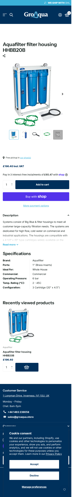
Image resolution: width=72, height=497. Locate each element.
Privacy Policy (54, 453)
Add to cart (42, 184)
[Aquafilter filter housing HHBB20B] (20, 325)
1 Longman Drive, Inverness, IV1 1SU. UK (26, 395)
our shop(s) (25, 157)
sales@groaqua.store (21, 416)
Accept (34, 464)
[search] (11, 15)
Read (9, 244)
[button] (13, 181)
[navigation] (14, 135)
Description (10, 215)
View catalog (5, 14)
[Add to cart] (26, 367)
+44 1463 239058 (18, 411)
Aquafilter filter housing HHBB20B (17, 353)
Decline (34, 475)
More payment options (36, 205)
